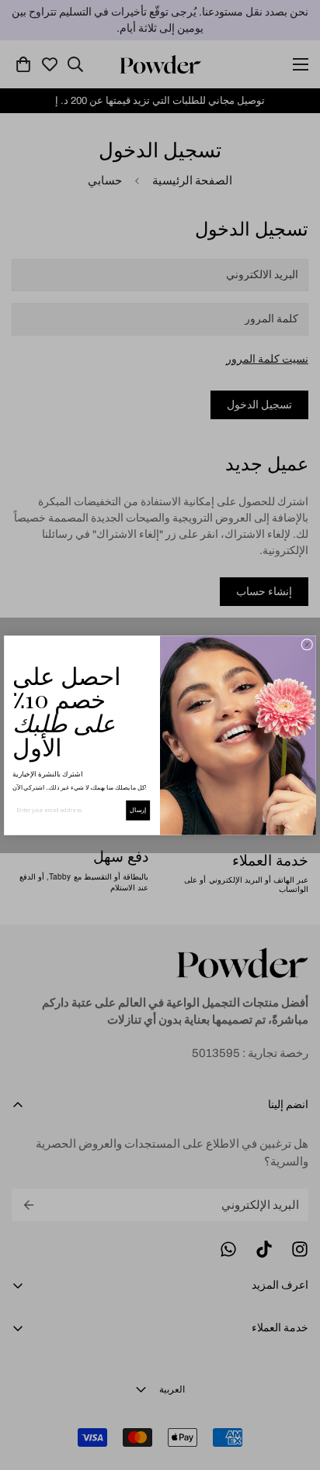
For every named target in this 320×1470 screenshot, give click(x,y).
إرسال (138, 810)
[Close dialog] (307, 644)
